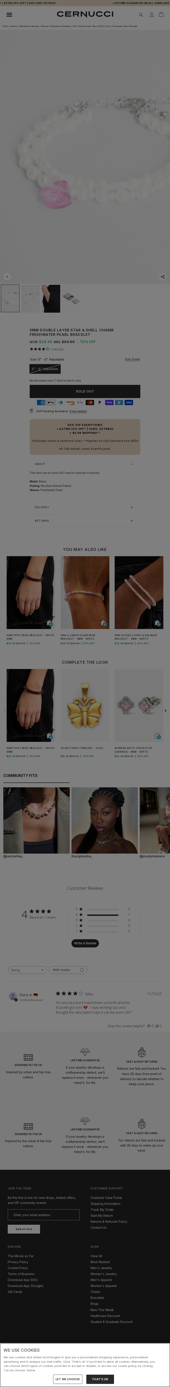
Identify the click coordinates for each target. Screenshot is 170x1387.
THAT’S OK (100, 1379)
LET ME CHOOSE (68, 1379)
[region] (85, 1365)
